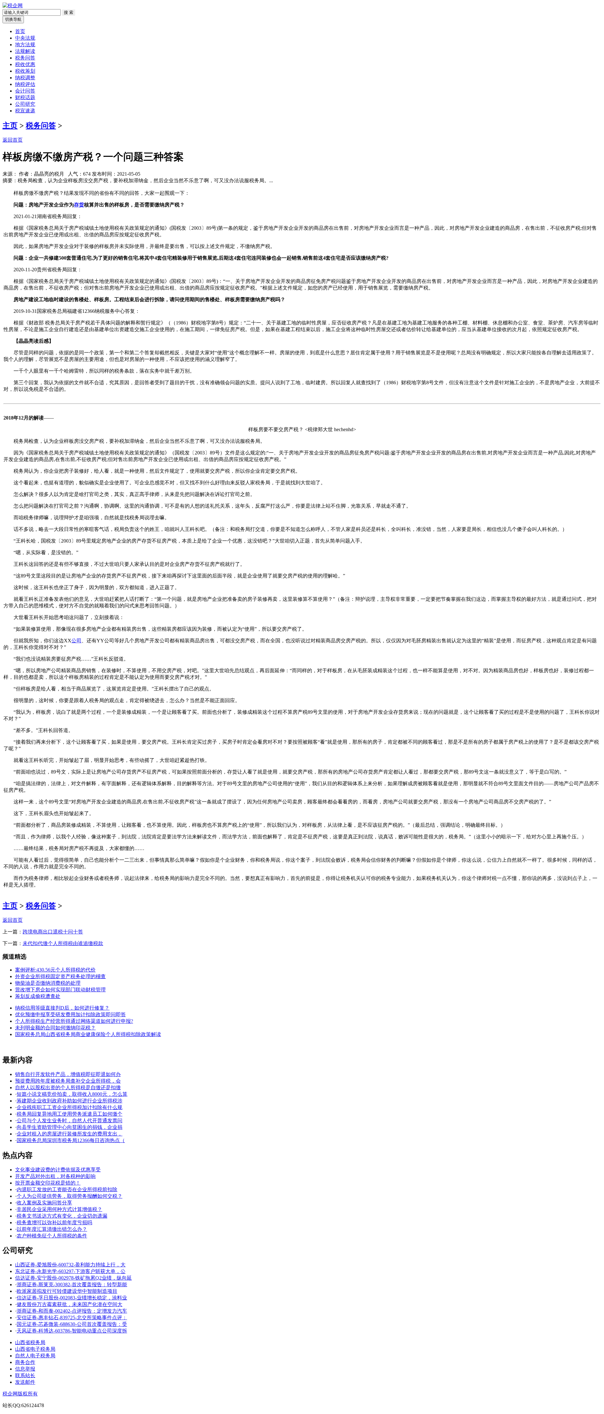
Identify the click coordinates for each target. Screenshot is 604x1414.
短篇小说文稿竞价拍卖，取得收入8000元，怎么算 (72, 1094)
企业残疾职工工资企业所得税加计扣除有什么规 (69, 1107)
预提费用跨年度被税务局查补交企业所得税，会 (68, 1081)
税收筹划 (25, 71)
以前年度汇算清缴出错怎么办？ (52, 1229)
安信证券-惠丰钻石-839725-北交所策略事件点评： (72, 1317)
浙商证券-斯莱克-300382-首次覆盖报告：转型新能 (72, 1284)
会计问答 (25, 90)
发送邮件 (25, 1382)
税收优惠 (25, 64)
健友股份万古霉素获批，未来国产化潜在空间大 (69, 1304)
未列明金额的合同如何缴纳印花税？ (55, 1027)
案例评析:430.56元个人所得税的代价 (55, 969)
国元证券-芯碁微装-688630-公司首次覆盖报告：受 (72, 1324)
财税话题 (25, 97)
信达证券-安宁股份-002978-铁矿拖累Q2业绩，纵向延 (73, 1278)
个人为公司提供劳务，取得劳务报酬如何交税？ (69, 1196)
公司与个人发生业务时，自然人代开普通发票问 (69, 1120)
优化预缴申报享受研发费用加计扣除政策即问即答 (70, 1014)
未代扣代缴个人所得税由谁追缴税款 (63, 943)
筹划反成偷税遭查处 (37, 996)
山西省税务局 (30, 1342)
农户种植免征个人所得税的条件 (52, 1235)
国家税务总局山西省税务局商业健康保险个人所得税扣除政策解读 (88, 1034)
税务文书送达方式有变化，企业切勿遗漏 (62, 1216)
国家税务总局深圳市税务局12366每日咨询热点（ (71, 1140)
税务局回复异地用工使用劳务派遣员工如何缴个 (69, 1114)
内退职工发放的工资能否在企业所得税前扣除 (67, 1189)
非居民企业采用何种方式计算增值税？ (59, 1209)
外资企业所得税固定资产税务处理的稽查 (60, 976)
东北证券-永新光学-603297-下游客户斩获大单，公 (70, 1271)
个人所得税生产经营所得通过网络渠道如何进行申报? (74, 1021)
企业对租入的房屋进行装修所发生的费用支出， (69, 1133)
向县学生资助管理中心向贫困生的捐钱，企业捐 (69, 1127)
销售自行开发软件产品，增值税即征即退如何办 (68, 1074)
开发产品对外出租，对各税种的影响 (55, 1176)
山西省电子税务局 (35, 1349)
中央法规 (25, 38)
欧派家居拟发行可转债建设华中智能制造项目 (67, 1291)
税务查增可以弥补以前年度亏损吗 (54, 1222)
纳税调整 (25, 77)
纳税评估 (25, 84)
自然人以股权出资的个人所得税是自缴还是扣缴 (68, 1087)
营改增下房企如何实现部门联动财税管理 (60, 989)
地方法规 (25, 44)
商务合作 (25, 1362)
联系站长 (25, 1375)
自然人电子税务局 (35, 1355)
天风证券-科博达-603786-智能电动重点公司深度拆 (72, 1330)
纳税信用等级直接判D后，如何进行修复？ (62, 1008)
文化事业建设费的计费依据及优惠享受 (58, 1169)
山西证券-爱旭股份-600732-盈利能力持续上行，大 (70, 1264)
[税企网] (13, 5)
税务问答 (25, 57)
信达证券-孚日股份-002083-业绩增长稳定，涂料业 (72, 1297)
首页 (20, 31)
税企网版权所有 (20, 1393)
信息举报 (25, 1369)
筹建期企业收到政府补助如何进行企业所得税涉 (69, 1100)
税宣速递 (25, 110)
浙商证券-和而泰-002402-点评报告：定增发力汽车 (72, 1311)
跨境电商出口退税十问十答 (53, 931)
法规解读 (25, 51)
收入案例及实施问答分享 (44, 1202)
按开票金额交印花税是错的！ (48, 1183)
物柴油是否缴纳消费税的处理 (48, 983)
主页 (10, 125)
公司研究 (25, 104)
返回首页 (13, 140)
